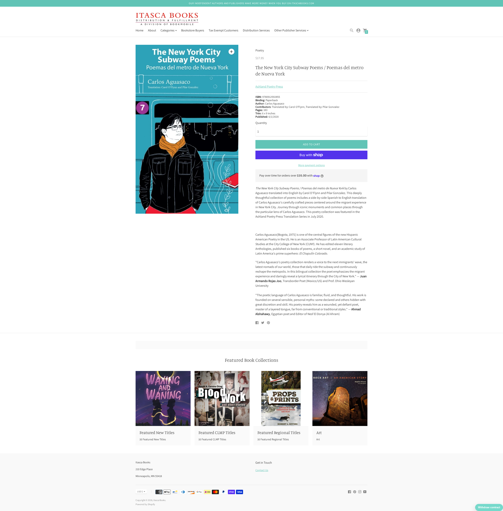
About (152, 30)
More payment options (311, 165)
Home (139, 30)
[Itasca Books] (167, 19)
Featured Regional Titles (278, 432)
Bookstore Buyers (192, 30)
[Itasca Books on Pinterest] (354, 491)
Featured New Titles (157, 432)
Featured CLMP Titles (216, 432)
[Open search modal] (351, 30)
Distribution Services (256, 30)
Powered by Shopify (145, 504)
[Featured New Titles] (163, 398)
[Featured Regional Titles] (280, 398)
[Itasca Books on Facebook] (349, 491)
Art (319, 432)
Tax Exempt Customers (223, 30)
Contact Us (261, 470)
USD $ (140, 491)
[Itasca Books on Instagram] (359, 491)
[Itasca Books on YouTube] (364, 491)
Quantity (261, 123)
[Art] (339, 398)
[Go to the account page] (358, 30)
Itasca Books (159, 500)
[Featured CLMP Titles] (222, 398)
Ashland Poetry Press (269, 86)
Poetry (259, 50)
